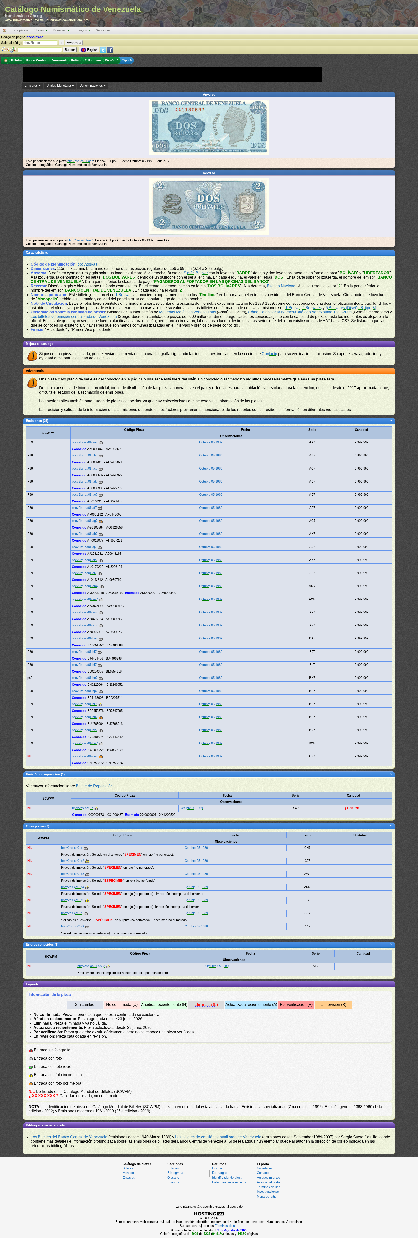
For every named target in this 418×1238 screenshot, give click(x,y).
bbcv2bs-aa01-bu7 (84, 717)
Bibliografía (175, 1173)
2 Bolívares (312, 308)
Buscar (217, 1168)
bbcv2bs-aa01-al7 (84, 573)
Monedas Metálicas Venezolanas (187, 312)
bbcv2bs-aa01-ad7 (84, 481)
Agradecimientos (268, 1177)
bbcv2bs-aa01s (71, 913)
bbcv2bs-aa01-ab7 (84, 455)
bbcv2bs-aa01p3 (72, 874)
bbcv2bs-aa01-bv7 (84, 730)
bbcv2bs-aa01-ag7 (84, 521)
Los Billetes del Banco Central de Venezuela (69, 1137)
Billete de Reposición (94, 786)
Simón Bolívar (196, 273)
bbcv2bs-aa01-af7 (84, 507)
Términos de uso (268, 1187)
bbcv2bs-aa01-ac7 (84, 468)
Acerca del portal (269, 1182)
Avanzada (74, 43)
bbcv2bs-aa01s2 (72, 926)
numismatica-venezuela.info (67, 20)
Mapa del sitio (266, 1196)
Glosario (173, 1177)
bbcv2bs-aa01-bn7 (84, 678)
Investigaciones (268, 1191)
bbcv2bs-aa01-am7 (85, 586)
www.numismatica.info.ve (24, 20)
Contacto (269, 354)
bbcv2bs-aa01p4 (72, 887)
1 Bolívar (123, 295)
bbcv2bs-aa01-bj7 (84, 651)
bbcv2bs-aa (87, 264)
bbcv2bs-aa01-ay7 (84, 612)
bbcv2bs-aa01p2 (72, 861)
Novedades (265, 1168)
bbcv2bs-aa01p (71, 848)
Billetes (39, 30)
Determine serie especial (229, 1182)
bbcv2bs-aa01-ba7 (84, 638)
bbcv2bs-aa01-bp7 (84, 691)
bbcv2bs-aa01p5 (72, 900)
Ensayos (82, 30)
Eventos (173, 1182)
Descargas (219, 1173)
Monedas (60, 30)
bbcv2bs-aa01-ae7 (84, 494)
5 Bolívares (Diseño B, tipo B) (351, 308)
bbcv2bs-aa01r (82, 808)
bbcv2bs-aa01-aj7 (84, 547)
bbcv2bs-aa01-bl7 (84, 665)
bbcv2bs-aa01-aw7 (85, 599)
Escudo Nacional (281, 286)
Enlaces (173, 1168)
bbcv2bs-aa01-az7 (84, 625)
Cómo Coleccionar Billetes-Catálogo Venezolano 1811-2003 (300, 312)
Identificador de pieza (227, 1177)
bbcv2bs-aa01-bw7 (85, 743)
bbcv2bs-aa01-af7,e (91, 966)
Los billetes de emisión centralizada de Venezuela (74, 316)
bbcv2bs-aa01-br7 (84, 704)
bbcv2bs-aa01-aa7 (80, 161)
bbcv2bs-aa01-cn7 (84, 756)
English (92, 50)
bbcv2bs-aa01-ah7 (84, 534)
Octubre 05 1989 (210, 442)
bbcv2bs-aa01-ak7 (84, 560)
